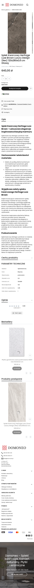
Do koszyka (17, 368)
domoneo (30, 538)
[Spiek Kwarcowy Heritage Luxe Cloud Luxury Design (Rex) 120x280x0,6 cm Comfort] (17, 402)
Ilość (2, 75)
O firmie (3, 478)
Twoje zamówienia (6, 522)
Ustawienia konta (6, 524)
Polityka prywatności (7, 513)
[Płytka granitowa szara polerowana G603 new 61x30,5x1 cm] (17, 342)
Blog (2, 480)
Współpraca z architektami (9, 489)
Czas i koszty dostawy (7, 498)
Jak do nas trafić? (17, 574)
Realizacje (4, 476)
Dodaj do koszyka (15, 88)
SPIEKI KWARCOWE (17, 10)
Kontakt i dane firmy (7, 473)
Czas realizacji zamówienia (9, 500)
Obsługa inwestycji (6, 487)
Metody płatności (6, 496)
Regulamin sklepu (6, 511)
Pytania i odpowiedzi (7, 515)
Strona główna (5, 10)
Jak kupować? (5, 509)
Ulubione (3, 527)
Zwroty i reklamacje (6, 502)
